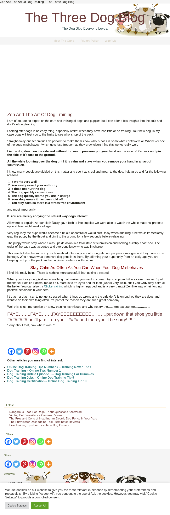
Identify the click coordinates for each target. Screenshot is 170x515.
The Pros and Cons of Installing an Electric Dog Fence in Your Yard (53, 418)
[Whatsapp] (43, 351)
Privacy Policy (89, 40)
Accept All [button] (40, 505)
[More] (51, 351)
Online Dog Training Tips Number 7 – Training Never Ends (49, 367)
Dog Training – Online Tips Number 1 (34, 370)
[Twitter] (19, 351)
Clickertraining (53, 286)
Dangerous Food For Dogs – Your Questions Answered (45, 411)
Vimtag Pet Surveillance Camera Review (35, 415)
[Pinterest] (27, 351)
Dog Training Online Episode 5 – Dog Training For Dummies (50, 374)
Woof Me (111, 40)
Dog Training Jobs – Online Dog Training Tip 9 (40, 377)
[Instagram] (35, 351)
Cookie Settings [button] (17, 505)
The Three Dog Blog (85, 17)
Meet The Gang (63, 40)
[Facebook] (11, 351)
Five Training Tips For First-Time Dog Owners (39, 425)
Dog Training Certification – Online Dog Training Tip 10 (46, 381)
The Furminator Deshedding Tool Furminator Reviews (44, 421)
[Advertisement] (85, 80)
